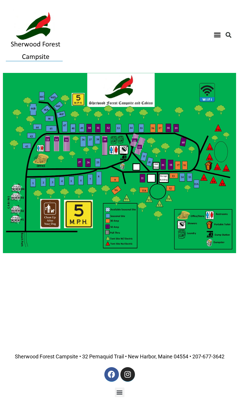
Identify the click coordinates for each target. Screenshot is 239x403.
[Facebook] (111, 374)
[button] (217, 35)
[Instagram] (127, 374)
